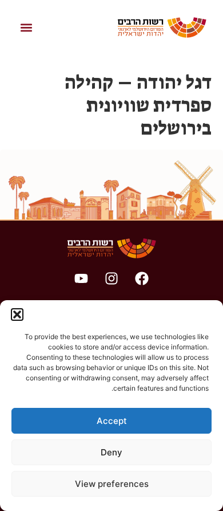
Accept (112, 420)
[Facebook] (142, 278)
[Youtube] (81, 278)
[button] (17, 314)
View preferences (112, 483)
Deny (111, 452)
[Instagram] (111, 278)
